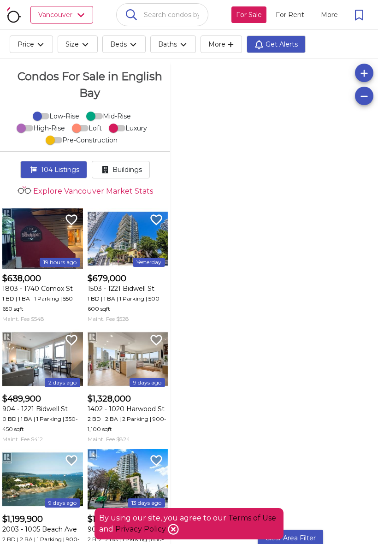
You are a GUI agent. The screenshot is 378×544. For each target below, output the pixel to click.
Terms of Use (252, 518)
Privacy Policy (141, 529)
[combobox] (162, 14)
